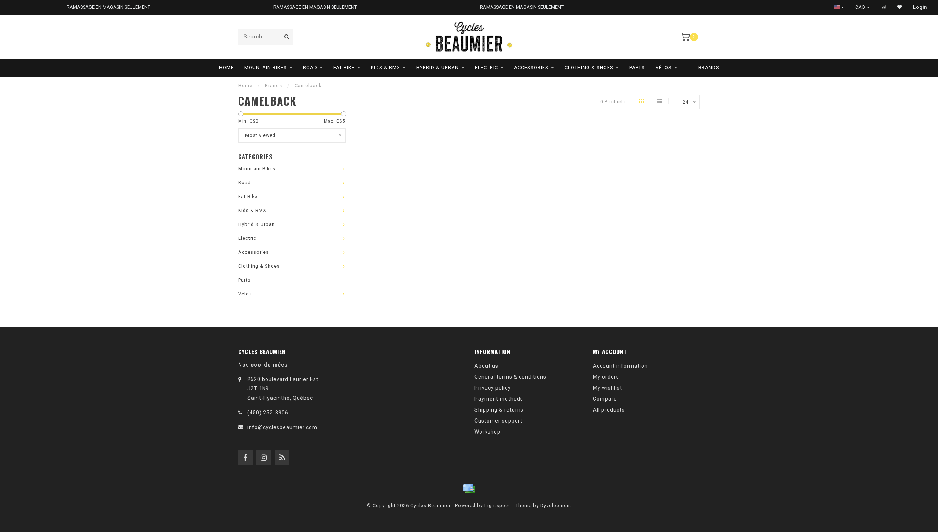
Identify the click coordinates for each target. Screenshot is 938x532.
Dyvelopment (556, 505)
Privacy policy (492, 388)
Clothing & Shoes (589, 67)
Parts (637, 67)
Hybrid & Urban (437, 67)
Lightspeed (497, 505)
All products (609, 410)
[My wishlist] (899, 7)
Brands (708, 67)
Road (310, 67)
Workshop (487, 432)
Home (226, 67)
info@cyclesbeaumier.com (282, 427)
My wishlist (607, 388)
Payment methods (498, 399)
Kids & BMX (385, 67)
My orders (606, 377)
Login (920, 7)
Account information (620, 366)
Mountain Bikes (265, 67)
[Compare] (883, 7)
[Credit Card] (469, 488)
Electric (486, 67)
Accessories (531, 67)
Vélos (664, 67)
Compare (605, 399)
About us (486, 366)
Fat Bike (344, 67)
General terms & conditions (510, 377)
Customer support (498, 421)
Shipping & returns (499, 410)
